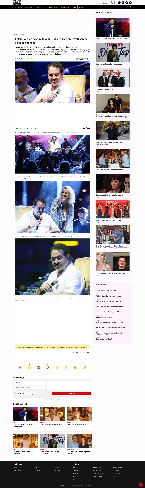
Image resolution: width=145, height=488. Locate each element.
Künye (15, 467)
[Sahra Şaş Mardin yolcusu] (79, 413)
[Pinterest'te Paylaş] (28, 128)
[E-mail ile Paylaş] (35, 128)
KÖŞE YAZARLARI (97, 467)
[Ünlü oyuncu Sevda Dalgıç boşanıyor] (52, 440)
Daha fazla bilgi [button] (12, 481)
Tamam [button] (16, 484)
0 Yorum (33, 58)
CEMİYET (56, 7)
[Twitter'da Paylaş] (21, 128)
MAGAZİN (20, 7)
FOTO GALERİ (116, 473)
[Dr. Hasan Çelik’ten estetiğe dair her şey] (79, 440)
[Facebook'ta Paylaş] (17, 128)
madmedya (89, 485)
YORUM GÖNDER (71, 393)
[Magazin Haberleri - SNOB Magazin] (17, 2)
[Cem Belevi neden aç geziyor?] (52, 413)
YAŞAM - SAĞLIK (29, 7)
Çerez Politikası (17, 470)
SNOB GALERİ (37, 470)
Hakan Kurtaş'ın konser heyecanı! (22, 452)
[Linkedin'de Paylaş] (24, 128)
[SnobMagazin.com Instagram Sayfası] (123, 2)
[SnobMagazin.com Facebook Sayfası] (119, 2)
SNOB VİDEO (57, 470)
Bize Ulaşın (36, 467)
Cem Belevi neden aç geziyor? (51, 424)
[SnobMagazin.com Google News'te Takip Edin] (82, 59)
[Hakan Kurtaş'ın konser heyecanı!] (25, 440)
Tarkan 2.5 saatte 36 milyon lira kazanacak (25, 425)
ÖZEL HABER (49, 7)
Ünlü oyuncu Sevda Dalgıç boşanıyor (50, 452)
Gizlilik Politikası (57, 467)
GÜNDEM (81, 7)
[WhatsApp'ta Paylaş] (32, 128)
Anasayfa (15, 34)
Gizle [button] (7, 484)
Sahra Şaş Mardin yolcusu (77, 424)
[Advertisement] (52, 21)
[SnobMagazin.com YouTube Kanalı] (130, 2)
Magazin (22, 34)
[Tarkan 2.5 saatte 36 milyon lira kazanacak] (25, 413)
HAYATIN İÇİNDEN (97, 476)
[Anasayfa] (15, 7)
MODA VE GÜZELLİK (65, 7)
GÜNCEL (75, 479)
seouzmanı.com (76, 485)
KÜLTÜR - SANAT (39, 7)
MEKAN (74, 7)
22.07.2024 (19, 58)
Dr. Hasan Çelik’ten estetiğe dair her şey (79, 452)
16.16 (26, 58)
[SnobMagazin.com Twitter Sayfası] (126, 2)
